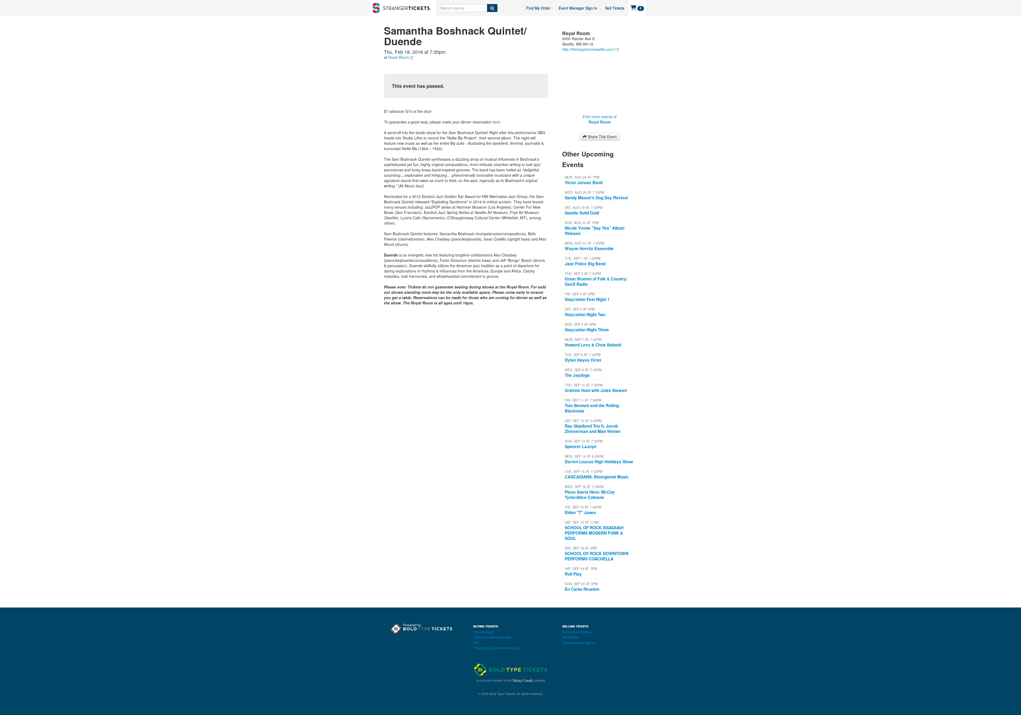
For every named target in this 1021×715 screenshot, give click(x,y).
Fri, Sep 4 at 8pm (580, 294)
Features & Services (576, 632)
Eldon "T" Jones (580, 512)
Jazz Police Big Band (585, 264)
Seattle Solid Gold (582, 213)
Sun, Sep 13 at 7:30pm (583, 441)
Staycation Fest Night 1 (587, 299)
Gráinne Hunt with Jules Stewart (596, 390)
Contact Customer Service (492, 637)
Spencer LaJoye (580, 446)
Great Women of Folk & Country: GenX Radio (596, 281)
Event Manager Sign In (578, 8)
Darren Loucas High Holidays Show (599, 462)
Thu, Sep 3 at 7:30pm (583, 273)
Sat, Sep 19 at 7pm (581, 568)
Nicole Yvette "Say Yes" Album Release (595, 230)
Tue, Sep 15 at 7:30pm (583, 471)
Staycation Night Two (585, 314)
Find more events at (600, 119)
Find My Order (538, 8)
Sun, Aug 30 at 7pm (582, 222)
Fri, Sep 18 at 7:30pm (583, 507)
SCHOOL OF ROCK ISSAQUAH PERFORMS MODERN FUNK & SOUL (594, 533)
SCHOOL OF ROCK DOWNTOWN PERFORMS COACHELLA (596, 556)
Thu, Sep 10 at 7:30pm (583, 385)
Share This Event (602, 136)
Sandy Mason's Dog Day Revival (596, 198)
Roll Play (573, 574)
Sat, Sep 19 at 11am (582, 522)
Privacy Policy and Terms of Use (496, 648)
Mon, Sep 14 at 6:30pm (584, 456)
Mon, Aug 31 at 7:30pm (584, 243)
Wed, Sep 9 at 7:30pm (583, 369)
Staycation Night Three (587, 330)
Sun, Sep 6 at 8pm (580, 324)
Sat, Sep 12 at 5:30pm (583, 420)
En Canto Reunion (582, 589)
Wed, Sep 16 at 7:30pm (584, 486)
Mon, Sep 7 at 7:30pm (583, 339)
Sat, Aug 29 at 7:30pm (583, 207)
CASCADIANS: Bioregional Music (597, 477)
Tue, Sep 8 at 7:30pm (582, 354)
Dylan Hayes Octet (583, 360)
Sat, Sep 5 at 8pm (580, 309)
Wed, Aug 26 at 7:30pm (584, 192)
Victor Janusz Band (583, 182)
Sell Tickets (614, 8)
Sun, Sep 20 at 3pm (581, 583)
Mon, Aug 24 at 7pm (582, 177)
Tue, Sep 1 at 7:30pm (582, 258)
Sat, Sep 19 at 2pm (581, 548)
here (496, 122)
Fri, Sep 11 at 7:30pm (583, 400)
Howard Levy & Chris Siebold (593, 345)
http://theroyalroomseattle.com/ (588, 49)
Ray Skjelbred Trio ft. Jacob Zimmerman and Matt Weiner (593, 428)
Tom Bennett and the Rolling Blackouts (592, 408)
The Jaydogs (577, 375)
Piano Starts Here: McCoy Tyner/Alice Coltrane (590, 494)
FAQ (476, 642)
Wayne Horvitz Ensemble (589, 248)
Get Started (570, 637)
